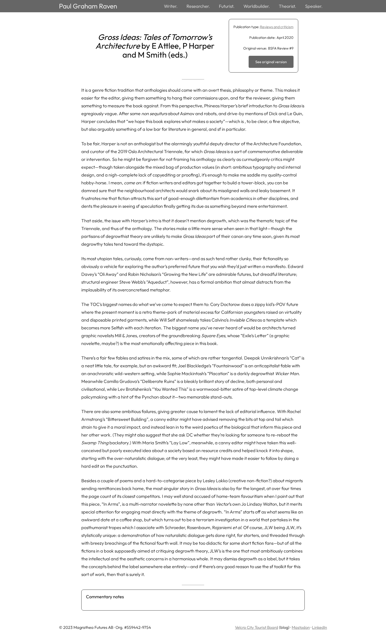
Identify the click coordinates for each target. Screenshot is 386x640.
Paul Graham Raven (88, 6)
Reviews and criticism (277, 27)
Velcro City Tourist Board (256, 627)
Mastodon (301, 627)
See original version (271, 62)
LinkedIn (319, 627)
